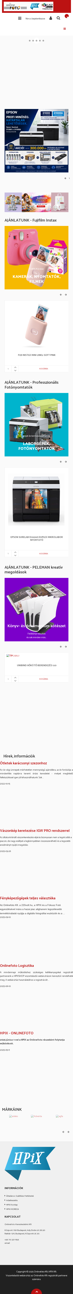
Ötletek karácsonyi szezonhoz (23, 763)
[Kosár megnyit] (66, 16)
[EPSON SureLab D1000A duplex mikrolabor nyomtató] (36, 499)
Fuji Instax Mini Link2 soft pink (37, 355)
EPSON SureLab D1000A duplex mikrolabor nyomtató (37, 539)
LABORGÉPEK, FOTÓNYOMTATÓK (36, 446)
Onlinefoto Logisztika (17, 966)
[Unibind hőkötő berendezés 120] (13, 656)
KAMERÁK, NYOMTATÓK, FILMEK (37, 279)
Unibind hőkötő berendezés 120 (36, 665)
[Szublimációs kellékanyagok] (36, 202)
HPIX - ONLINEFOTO (16, 1033)
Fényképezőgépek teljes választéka (28, 898)
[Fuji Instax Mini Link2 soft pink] (36, 325)
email (7, 1243)
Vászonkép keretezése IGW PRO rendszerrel (35, 831)
